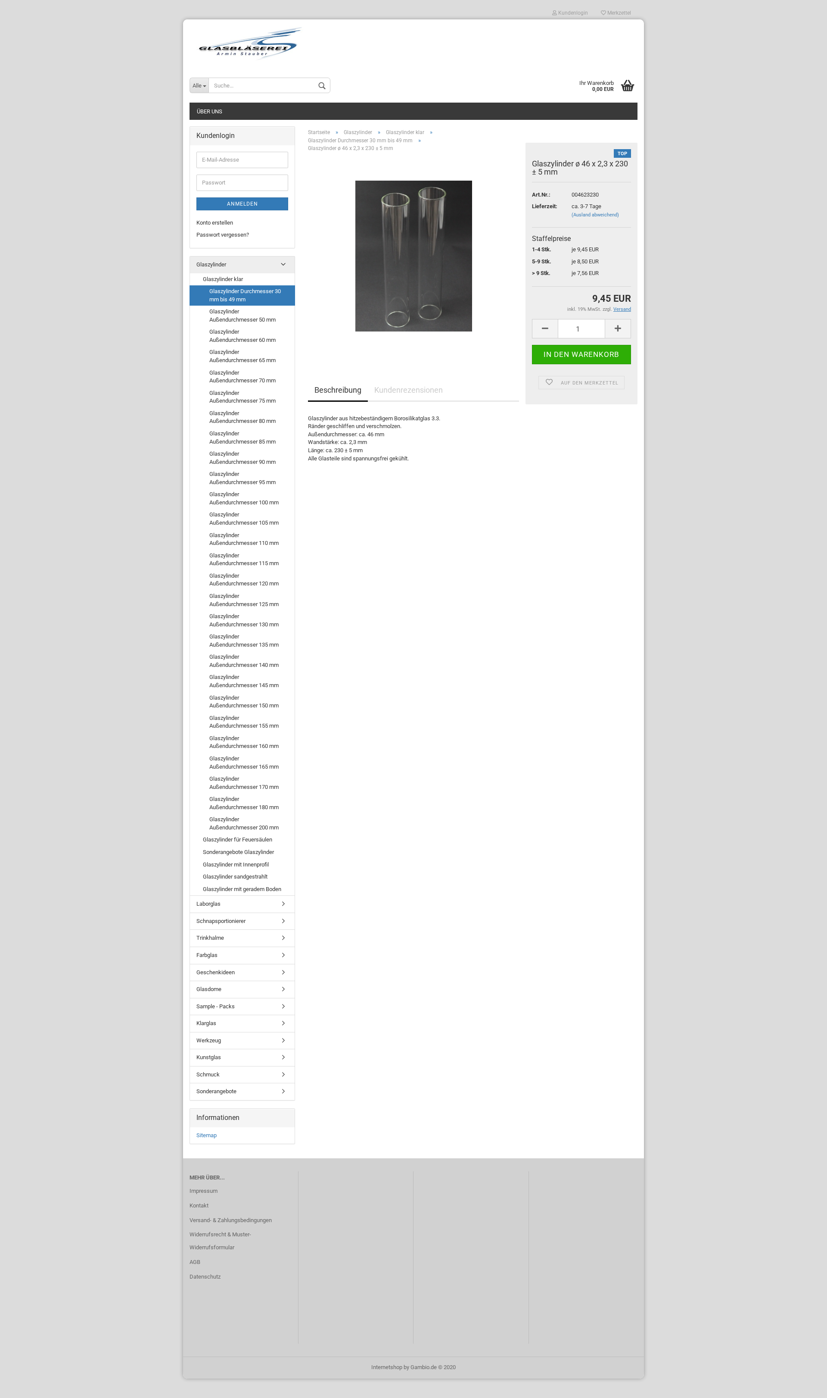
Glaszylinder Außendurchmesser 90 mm (242, 457)
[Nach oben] (803, 1385)
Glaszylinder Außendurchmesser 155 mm (244, 722)
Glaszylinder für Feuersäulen (237, 839)
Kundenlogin (572, 13)
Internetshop (386, 1367)
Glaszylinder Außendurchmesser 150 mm (244, 701)
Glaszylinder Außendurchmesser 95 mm (242, 478)
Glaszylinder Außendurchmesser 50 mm (242, 315)
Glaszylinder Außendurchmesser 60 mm (242, 335)
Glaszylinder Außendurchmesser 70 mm (242, 376)
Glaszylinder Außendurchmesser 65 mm (242, 356)
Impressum (204, 1191)
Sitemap (206, 1135)
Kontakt (199, 1205)
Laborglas (208, 904)
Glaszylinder (211, 264)
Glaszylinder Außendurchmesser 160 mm (244, 742)
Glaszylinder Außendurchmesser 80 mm (242, 417)
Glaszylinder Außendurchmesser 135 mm (244, 640)
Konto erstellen (214, 222)
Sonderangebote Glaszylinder (238, 852)
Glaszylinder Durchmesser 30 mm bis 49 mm (245, 295)
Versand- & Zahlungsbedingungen (231, 1220)
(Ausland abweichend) (595, 215)
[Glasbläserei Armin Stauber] (413, 43)
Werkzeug (208, 1040)
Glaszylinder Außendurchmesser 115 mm (244, 559)
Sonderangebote (216, 1091)
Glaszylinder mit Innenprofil (236, 864)
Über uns (209, 111)
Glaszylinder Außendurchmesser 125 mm (244, 600)
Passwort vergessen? (222, 234)
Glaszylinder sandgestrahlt (235, 876)
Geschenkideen (215, 972)
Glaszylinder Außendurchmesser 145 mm (244, 681)
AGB (195, 1262)
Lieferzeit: (544, 206)
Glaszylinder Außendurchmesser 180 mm (244, 803)
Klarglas (206, 1023)
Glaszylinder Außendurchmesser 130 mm (244, 620)
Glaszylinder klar (223, 279)
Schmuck (208, 1074)
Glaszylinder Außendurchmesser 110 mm (244, 539)
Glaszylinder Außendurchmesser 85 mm (242, 437)
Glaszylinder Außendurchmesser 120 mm (244, 579)
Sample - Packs (215, 1006)
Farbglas (207, 955)
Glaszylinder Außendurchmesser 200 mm (244, 823)
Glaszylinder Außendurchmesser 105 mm (244, 518)
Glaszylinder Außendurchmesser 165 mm (244, 762)
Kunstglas (208, 1057)
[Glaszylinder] (413, 255)
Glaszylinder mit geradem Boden (242, 889)
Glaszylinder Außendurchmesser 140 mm (244, 661)
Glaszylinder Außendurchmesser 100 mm (244, 498)
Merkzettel (618, 13)
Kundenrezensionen (408, 389)
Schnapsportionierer (221, 921)
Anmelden (242, 204)
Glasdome (208, 989)
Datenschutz (205, 1276)
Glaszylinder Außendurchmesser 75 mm (242, 397)
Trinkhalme (210, 938)
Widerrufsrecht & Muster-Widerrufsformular (220, 1241)
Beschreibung (337, 389)
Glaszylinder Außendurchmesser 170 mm (244, 783)
